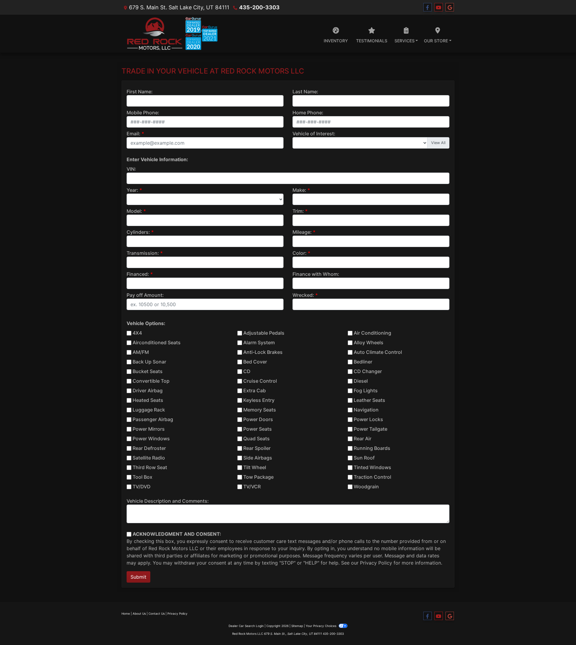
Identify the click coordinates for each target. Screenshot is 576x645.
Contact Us (156, 613)
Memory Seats (259, 410)
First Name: (140, 92)
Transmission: (143, 253)
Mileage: (302, 232)
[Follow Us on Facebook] (427, 7)
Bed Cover (255, 362)
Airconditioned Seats (157, 342)
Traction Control (372, 477)
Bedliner (363, 362)
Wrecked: (303, 295)
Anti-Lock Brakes (263, 352)
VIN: (131, 169)
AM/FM (141, 352)
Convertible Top (151, 381)
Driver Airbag (148, 390)
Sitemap (297, 626)
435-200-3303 (259, 7)
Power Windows (151, 439)
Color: (299, 253)
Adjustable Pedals (263, 333)
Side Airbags (257, 458)
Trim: (298, 211)
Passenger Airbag (153, 419)
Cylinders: (138, 232)
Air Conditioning (372, 333)
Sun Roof (364, 458)
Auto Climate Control (378, 352)
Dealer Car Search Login (246, 626)
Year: (132, 190)
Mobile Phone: (143, 113)
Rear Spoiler (257, 448)
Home (126, 613)
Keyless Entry (258, 400)
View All (438, 142)
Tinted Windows (372, 467)
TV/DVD (142, 487)
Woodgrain (366, 487)
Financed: (138, 274)
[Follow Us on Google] (450, 7)
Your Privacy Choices (321, 626)
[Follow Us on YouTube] (438, 7)
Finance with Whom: (315, 274)
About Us (139, 613)
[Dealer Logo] (170, 33)
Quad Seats (256, 439)
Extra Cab (254, 390)
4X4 (137, 333)
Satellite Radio (149, 458)
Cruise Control (260, 381)
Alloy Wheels (368, 342)
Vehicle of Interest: (313, 134)
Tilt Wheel (254, 467)
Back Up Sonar (149, 362)
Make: (299, 190)
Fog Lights (366, 390)
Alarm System (259, 342)
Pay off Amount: (145, 295)
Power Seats (257, 429)
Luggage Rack (149, 410)
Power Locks (368, 419)
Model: (134, 211)
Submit (138, 577)
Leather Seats (369, 400)
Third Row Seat (150, 467)
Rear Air (362, 439)
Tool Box (142, 477)
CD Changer (368, 371)
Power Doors (258, 419)
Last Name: (305, 92)
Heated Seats (148, 400)
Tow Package (258, 477)
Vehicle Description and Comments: (168, 501)
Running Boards (372, 448)
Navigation (366, 410)
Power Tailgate (370, 429)
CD (246, 371)
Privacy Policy (376, 563)
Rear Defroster (149, 448)
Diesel (361, 381)
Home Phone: (307, 113)
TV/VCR (252, 487)
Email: (133, 134)
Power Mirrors (149, 429)
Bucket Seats (148, 371)
